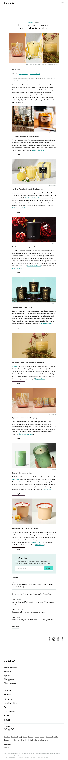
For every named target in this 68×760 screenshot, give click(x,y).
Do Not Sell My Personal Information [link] (37, 740)
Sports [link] (7, 676)
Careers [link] (30, 737)
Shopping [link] (9, 679)
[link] (9, 3)
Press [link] (25, 737)
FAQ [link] (20, 737)
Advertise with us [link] (18, 740)
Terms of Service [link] (41, 757)
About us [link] (7, 737)
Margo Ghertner (23, 74)
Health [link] (7, 672)
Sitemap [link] (6, 747)
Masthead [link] (14, 737)
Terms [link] (37, 737)
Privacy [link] (42, 737)
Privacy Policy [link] (32, 757)
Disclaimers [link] (7, 740)
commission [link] (38, 78)
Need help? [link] (7, 744)
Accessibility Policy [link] (52, 737)
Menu (62, 2)
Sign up (48, 568)
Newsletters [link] (10, 683)
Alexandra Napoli (35, 74)
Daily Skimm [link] (10, 668)
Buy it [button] (18, 154)
